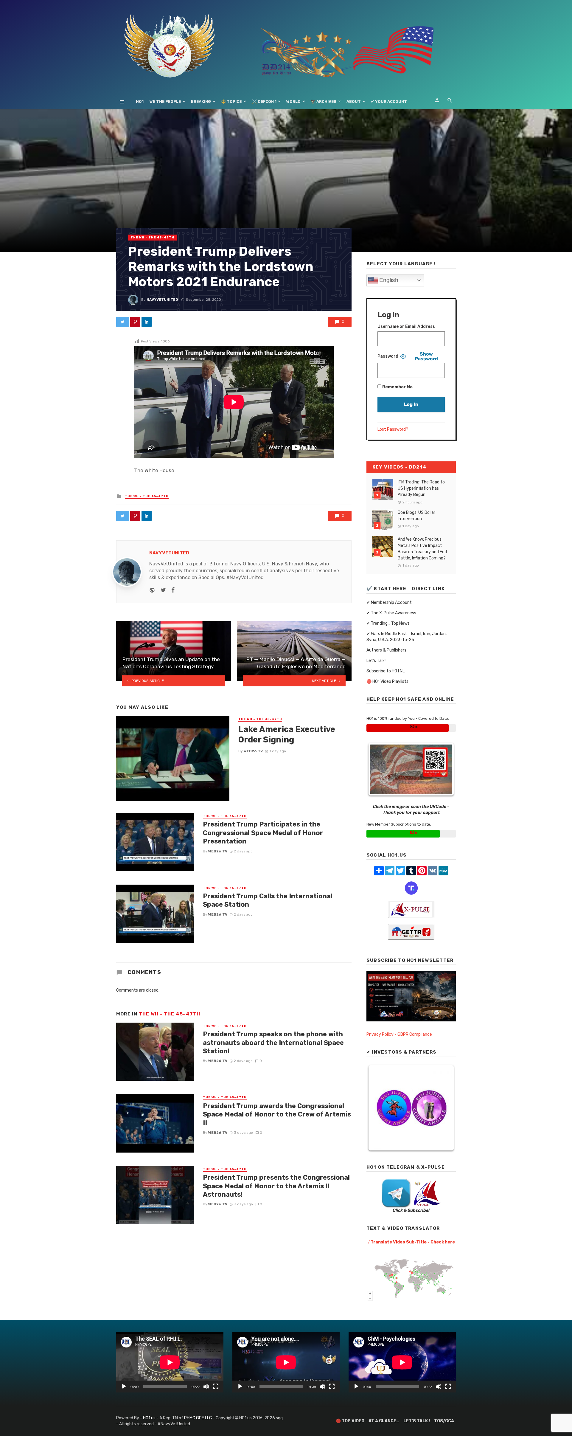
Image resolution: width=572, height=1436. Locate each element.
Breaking (201, 101)
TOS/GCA (444, 1420)
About (353, 101)
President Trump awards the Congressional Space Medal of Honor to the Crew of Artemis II (277, 1114)
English (388, 280)
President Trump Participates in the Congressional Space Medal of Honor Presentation (263, 833)
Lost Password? (392, 429)
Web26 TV (253, 751)
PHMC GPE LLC (198, 1418)
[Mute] (206, 1387)
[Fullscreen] (216, 1387)
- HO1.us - (149, 1418)
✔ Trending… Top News (388, 623)
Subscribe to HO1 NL (385, 671)
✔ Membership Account (389, 602)
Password (387, 356)
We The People (165, 101)
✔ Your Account (389, 101)
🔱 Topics (231, 101)
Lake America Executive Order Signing (286, 734)
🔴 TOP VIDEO (350, 1420)
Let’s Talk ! (376, 660)
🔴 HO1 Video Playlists (387, 681)
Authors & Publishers (386, 650)
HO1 (140, 101)
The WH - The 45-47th (152, 237)
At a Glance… (384, 1420)
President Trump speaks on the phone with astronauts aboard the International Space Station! (273, 1042)
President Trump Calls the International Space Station (267, 900)
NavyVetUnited (162, 299)
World (293, 101)
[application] (169, 1362)
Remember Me (397, 387)
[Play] (124, 1387)
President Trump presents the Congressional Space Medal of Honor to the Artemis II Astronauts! (276, 1186)
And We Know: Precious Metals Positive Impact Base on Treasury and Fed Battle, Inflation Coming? (422, 549)
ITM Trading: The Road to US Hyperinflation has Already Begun (421, 488)
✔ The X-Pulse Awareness (391, 612)
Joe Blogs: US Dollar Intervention (416, 515)
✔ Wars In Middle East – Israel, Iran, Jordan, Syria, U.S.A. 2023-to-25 (406, 636)
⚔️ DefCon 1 (264, 101)
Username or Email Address (406, 326)
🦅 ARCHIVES (323, 101)
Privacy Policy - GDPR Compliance (399, 1034)
